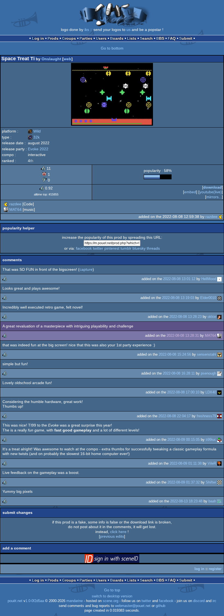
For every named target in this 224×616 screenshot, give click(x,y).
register (215, 569)
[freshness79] (219, 416)
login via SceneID (120, 559)
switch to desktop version (112, 596)
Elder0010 (208, 298)
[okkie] (219, 317)
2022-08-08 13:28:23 (185, 317)
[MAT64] (6, 209)
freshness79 (206, 416)
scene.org (110, 601)
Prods (53, 38)
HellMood (208, 279)
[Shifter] (219, 482)
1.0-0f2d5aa (34, 601)
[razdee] (6, 204)
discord (199, 601)
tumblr (125, 248)
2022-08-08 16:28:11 (179, 373)
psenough (208, 373)
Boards (116, 38)
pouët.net (15, 601)
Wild (34, 131)
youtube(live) (210, 192)
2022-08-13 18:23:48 (186, 501)
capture (86, 269)
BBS (160, 38)
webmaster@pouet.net (133, 606)
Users (101, 38)
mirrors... (214, 197)
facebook (84, 248)
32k (34, 137)
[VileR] (219, 463)
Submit (185, 38)
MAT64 (15, 209)
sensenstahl (206, 354)
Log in (38, 38)
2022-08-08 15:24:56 (175, 354)
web (67, 59)
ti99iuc (211, 439)
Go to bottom (112, 48)
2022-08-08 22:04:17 (174, 416)
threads (153, 248)
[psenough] (219, 373)
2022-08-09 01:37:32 (183, 482)
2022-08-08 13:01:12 (179, 279)
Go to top (112, 590)
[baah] (219, 501)
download (212, 187)
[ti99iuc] (219, 439)
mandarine (74, 601)
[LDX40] (219, 392)
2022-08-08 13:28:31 (183, 335)
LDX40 (210, 392)
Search (146, 38)
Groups (69, 38)
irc (214, 601)
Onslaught (51, 59)
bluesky (139, 248)
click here (118, 531)
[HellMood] (219, 279)
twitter (98, 248)
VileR (212, 463)
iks (86, 29)
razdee (15, 204)
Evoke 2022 (38, 149)
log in (199, 569)
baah (212, 501)
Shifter (211, 482)
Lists (131, 38)
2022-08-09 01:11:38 (186, 463)
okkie (212, 317)
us (128, 29)
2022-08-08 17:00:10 (183, 392)
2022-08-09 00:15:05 (183, 439)
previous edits (112, 536)
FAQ (172, 38)
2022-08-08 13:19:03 (178, 298)
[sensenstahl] (219, 354)
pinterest (111, 248)
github (160, 606)
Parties (85, 38)
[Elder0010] (219, 298)
